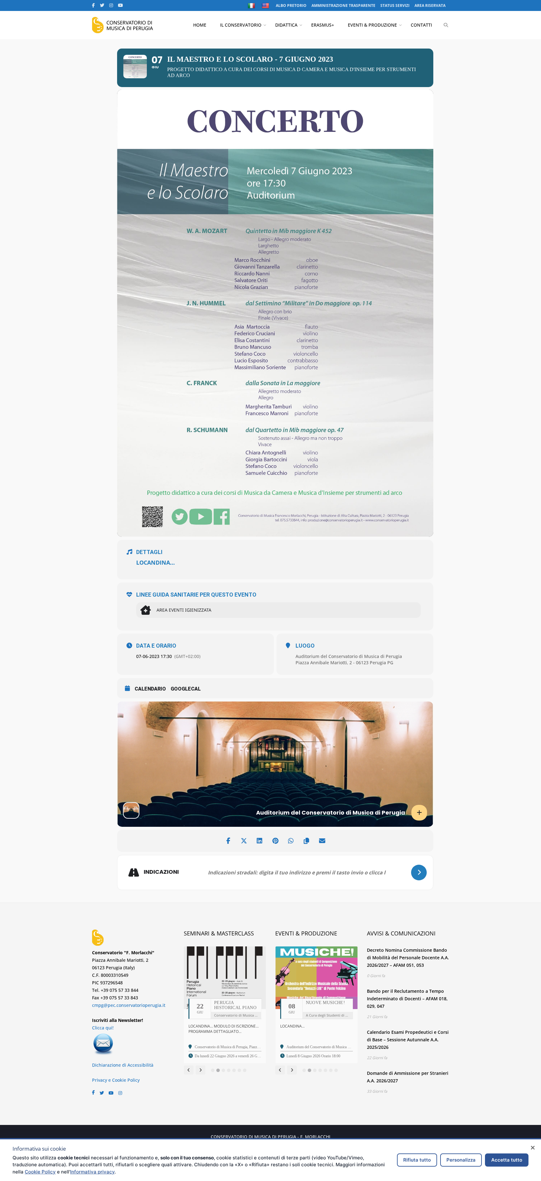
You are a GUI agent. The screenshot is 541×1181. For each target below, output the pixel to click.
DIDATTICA (286, 25)
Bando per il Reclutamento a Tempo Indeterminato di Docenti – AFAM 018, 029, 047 (407, 998)
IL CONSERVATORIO (240, 25)
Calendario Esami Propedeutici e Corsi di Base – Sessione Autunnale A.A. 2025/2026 (408, 1039)
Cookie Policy (40, 1172)
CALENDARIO (150, 689)
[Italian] (252, 5)
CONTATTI (421, 25)
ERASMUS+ (322, 25)
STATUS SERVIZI (395, 5)
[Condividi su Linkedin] (259, 841)
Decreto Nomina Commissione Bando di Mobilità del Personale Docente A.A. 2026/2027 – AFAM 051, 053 (408, 957)
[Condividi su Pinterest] (275, 841)
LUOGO (305, 646)
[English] (266, 5)
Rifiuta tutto (417, 1160)
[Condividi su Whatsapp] (291, 841)
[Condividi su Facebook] (228, 841)
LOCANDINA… (155, 562)
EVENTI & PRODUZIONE (372, 25)
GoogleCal (186, 689)
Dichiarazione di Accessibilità (122, 1065)
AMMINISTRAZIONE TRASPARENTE (343, 5)
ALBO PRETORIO (291, 5)
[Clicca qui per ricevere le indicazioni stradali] (419, 872)
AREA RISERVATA (430, 5)
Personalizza (461, 1160)
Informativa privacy (92, 1172)
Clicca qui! (103, 1028)
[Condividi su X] (244, 841)
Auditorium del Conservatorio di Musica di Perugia (349, 656)
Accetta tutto (506, 1160)
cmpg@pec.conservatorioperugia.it (128, 1005)
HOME (199, 25)
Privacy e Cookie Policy (116, 1080)
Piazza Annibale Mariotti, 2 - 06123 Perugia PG (344, 663)
